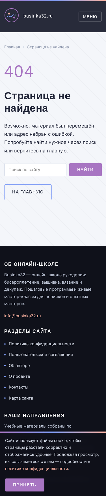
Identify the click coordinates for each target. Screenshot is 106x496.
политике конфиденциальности (36, 468)
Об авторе (19, 365)
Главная (12, 46)
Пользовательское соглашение (41, 354)
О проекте (19, 376)
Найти (85, 169)
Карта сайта (21, 398)
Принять (24, 484)
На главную (28, 191)
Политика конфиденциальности (41, 343)
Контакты (18, 387)
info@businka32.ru (22, 315)
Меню (90, 16)
